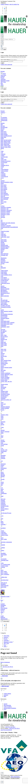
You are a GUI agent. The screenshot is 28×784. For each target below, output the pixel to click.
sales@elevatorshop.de (6, 729)
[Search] (2, 37)
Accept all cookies (15, 778)
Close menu (6, 621)
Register (3, 71)
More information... (15, 776)
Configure (7, 778)
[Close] (2, 782)
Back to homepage (5, 662)
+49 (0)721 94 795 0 (10, 727)
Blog (5, 696)
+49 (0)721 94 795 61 (7, 666)
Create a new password (6, 64)
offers (2, 612)
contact (2, 4)
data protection (7, 705)
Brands (2, 409)
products (3, 112)
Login (2, 63)
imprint (5, 704)
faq (18, 4)
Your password (4, 61)
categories (3, 524)
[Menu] (2, 34)
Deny (2, 778)
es (6, 10)
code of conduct (13, 4)
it (5, 13)
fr (5, 11)
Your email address (5, 59)
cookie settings (7, 693)
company (6, 4)
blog (2, 600)
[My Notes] (1, 47)
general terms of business (10, 708)
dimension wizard (5, 596)
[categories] (3, 595)
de (6, 7)
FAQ (5, 709)
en (6, 8)
